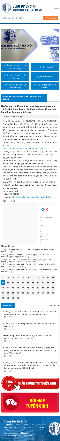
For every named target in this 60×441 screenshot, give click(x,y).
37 (18, 292)
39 (28, 292)
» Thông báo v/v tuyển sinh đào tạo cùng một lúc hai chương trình (29, 269)
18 (33, 282)
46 (8, 297)
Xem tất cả (52, 305)
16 (23, 282)
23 (3, 287)
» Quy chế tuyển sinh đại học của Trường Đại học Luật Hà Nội (27, 249)
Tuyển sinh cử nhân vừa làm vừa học (15, 86)
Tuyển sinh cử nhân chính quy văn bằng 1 (15, 67)
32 (48, 287)
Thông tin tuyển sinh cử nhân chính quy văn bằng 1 (22, 97)
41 (38, 292)
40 (33, 292)
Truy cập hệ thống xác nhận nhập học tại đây (24, 148)
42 (43, 292)
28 (28, 287)
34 (3, 292)
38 (23, 292)
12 (3, 282)
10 (48, 277)
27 (23, 287)
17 (28, 282)
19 (38, 282)
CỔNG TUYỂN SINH (24, 5)
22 (53, 282)
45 (3, 297)
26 (18, 287)
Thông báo (7, 305)
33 (53, 287)
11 (53, 277)
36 (13, 292)
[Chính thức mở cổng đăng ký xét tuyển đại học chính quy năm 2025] (30, 45)
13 (8, 282)
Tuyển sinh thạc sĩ (45, 67)
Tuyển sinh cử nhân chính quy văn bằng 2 (15, 76)
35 (8, 292)
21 (48, 282)
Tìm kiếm (51, 18)
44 (53, 292)
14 (13, 282)
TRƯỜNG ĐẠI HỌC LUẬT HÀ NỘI (27, 10)
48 (18, 297)
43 (48, 292)
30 (38, 287)
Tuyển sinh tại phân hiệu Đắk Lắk (44, 86)
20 (43, 282)
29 (33, 287)
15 (18, 282)
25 (13, 287)
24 (8, 287)
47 (13, 297)
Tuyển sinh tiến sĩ (44, 76)
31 (43, 287)
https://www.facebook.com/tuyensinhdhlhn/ (31, 197)
